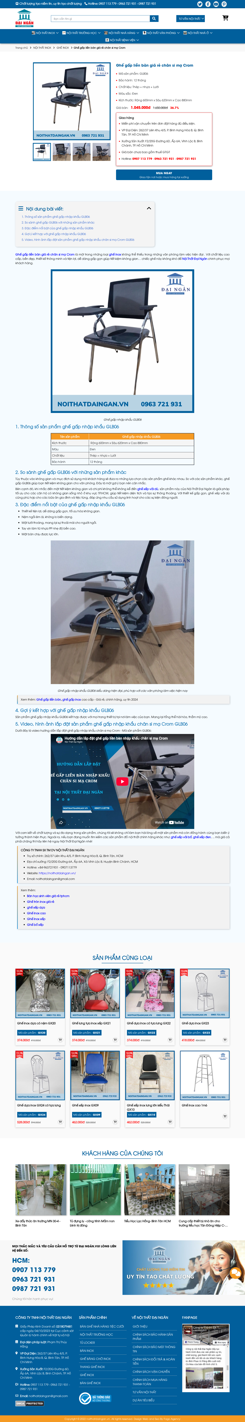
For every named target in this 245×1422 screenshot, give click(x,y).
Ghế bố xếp (35, 924)
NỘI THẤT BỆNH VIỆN (122, 40)
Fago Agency (172, 1418)
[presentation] (33, 151)
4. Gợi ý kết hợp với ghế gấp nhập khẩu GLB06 (54, 234)
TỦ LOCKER (87, 1342)
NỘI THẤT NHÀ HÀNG (122, 32)
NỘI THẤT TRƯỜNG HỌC (82, 32)
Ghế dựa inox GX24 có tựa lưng (39, 1105)
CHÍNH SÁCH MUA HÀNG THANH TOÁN (150, 1382)
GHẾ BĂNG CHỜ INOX (95, 1359)
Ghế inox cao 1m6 (194, 1105)
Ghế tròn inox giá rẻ (40, 901)
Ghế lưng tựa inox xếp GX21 (91, 1023)
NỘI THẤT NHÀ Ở (198, 32)
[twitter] (199, 4)
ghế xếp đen (202, 837)
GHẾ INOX (63, 47)
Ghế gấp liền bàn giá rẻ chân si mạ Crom (44, 254)
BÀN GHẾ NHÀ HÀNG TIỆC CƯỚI (102, 1326)
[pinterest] (224, 4)
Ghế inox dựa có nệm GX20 (36, 1023)
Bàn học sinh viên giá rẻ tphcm (48, 896)
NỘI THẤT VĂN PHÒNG (161, 32)
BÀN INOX (87, 1351)
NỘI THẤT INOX (45, 32)
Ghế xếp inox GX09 (85, 1105)
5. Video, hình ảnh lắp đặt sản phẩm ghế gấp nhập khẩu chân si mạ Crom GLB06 (78, 239)
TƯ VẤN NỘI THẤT (189, 18)
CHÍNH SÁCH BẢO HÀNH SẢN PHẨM (153, 1336)
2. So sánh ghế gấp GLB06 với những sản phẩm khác (58, 222)
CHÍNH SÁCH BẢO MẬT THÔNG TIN (154, 1349)
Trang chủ (21, 47)
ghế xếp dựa (36, 907)
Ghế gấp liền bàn (48, 699)
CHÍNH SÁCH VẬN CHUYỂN (151, 1372)
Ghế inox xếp (36, 919)
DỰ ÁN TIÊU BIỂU (143, 1400)
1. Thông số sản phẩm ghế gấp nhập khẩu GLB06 (56, 217)
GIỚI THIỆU (140, 1326)
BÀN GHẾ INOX (90, 1383)
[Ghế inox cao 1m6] (205, 1075)
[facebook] (208, 4)
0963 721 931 (164, 158)
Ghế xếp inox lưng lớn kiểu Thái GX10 (148, 1107)
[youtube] (216, 4)
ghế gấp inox (71, 699)
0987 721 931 (186, 158)
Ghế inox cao (36, 913)
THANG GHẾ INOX (92, 1367)
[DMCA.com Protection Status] (29, 1403)
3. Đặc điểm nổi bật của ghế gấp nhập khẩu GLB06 (57, 228)
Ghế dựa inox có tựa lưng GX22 (149, 1023)
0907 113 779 (142, 158)
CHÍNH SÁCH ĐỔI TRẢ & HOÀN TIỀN (154, 1361)
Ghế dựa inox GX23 (195, 1023)
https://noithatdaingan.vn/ (57, 873)
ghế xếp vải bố (181, 837)
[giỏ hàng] (224, 19)
